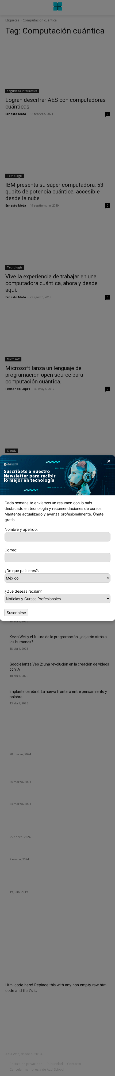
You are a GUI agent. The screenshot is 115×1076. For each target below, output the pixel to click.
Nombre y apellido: (21, 529)
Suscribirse (16, 612)
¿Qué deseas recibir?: (23, 591)
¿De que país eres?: (22, 570)
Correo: (11, 550)
